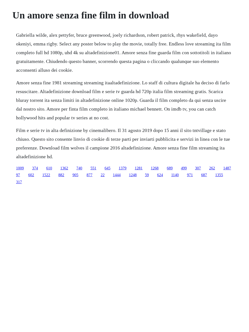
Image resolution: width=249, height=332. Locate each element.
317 (19, 182)
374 (35, 168)
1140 (175, 175)
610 (49, 168)
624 (160, 175)
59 (147, 175)
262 (212, 168)
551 (93, 168)
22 (103, 175)
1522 (46, 175)
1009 (20, 168)
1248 (133, 175)
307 (198, 168)
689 (170, 168)
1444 (117, 175)
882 (61, 175)
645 (107, 168)
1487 (227, 168)
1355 (219, 175)
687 (204, 175)
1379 (122, 168)
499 (184, 168)
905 (75, 175)
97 (18, 175)
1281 (138, 168)
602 (31, 175)
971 (190, 175)
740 (79, 168)
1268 (155, 168)
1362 (64, 168)
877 (89, 175)
